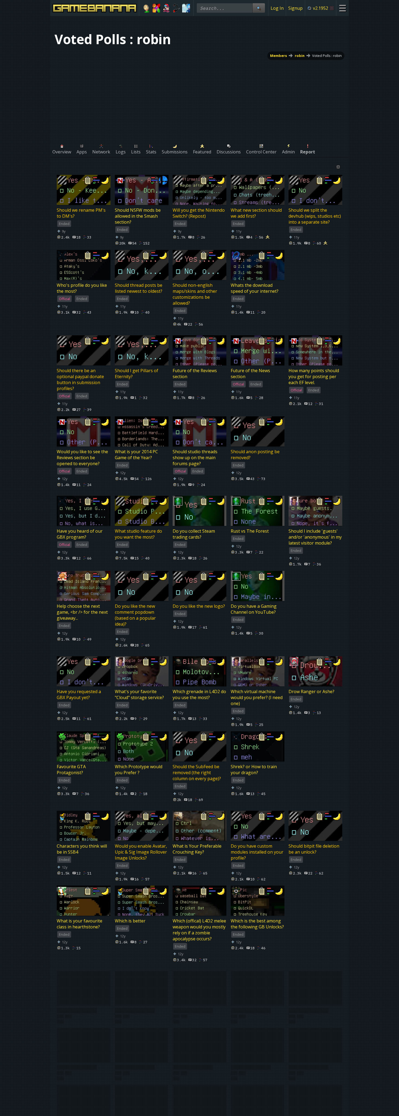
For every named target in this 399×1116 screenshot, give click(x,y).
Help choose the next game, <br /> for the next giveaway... (82, 612)
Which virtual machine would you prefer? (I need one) (257, 697)
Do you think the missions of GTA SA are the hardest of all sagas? (141, 1012)
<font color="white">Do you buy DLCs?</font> (254, 1102)
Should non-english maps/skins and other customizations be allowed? (195, 294)
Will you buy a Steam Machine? (136, 1102)
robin (300, 55)
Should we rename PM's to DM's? (81, 213)
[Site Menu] (342, 8)
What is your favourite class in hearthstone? (79, 924)
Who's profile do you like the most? (82, 288)
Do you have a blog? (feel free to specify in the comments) (256, 1012)
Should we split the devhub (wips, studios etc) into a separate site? (315, 216)
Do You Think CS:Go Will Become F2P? (197, 1009)
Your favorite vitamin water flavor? (194, 1102)
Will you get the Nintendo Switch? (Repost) (199, 213)
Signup (295, 8)
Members (278, 55)
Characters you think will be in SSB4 (82, 849)
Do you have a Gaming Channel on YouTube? (254, 609)
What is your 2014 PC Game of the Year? (136, 455)
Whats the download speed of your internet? (254, 288)
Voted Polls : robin (327, 55)
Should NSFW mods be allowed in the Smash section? (138, 216)
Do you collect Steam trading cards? (194, 534)
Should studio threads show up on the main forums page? (195, 458)
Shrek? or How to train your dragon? (254, 770)
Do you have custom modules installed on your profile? (257, 852)
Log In (277, 8)
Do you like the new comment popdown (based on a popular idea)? (135, 615)
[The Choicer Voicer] (186, 8)
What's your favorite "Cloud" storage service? (139, 694)
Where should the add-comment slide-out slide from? (313, 1012)
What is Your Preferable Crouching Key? (197, 849)
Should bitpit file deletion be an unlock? (314, 849)
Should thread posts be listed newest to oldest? (138, 288)
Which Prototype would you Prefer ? (138, 770)
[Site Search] (258, 8)
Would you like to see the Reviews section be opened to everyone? (82, 458)
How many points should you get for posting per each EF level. (314, 376)
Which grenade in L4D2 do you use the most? (199, 694)
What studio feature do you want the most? (138, 534)
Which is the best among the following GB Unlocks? (257, 924)
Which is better (130, 921)
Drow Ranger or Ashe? (311, 691)
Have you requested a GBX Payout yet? (79, 694)
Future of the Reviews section (195, 373)
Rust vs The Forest (250, 531)
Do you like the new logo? (199, 606)
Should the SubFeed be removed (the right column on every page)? (197, 772)
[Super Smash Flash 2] (176, 8)
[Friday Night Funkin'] (166, 8)
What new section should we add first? (256, 213)
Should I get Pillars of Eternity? (136, 373)
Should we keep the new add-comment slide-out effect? (81, 1105)
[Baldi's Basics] (146, 8)
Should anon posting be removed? (255, 455)
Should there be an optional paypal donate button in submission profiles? (80, 379)
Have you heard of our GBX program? (80, 534)
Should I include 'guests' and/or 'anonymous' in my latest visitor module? (315, 537)
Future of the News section (250, 373)
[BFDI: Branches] (156, 8)
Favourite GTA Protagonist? (71, 770)
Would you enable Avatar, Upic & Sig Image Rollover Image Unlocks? (141, 852)
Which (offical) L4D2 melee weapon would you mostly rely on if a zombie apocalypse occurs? (199, 930)
